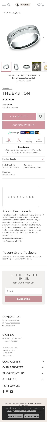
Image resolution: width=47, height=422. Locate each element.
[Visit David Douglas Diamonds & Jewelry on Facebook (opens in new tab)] (3, 391)
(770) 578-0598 (23, 81)
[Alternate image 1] (6, 67)
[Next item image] (43, 37)
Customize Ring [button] (23, 125)
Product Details (9, 159)
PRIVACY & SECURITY (20, 404)
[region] (23, 37)
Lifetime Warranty (35, 404)
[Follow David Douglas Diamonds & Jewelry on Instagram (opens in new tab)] (7, 391)
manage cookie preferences (25, 411)
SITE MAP (8, 404)
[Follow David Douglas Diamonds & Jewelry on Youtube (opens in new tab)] (11, 391)
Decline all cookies (15, 416)
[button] (8, 4)
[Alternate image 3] (26, 67)
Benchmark (7, 89)
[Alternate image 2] (16, 67)
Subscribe (23, 298)
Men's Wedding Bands (12, 13)
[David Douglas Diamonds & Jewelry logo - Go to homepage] (23, 4)
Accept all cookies (32, 416)
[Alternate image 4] (37, 67)
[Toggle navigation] (4, 5)
